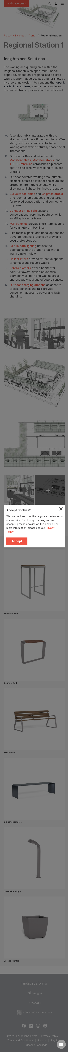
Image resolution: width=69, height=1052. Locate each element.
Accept (17, 541)
